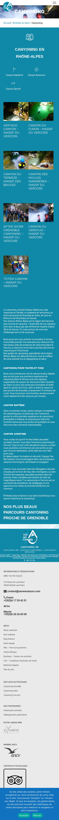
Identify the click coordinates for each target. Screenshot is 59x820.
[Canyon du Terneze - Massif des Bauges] (15, 160)
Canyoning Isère (11, 691)
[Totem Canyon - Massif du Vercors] (15, 264)
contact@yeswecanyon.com (23, 591)
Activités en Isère (21, 23)
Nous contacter (10, 630)
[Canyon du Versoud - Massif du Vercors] (40, 212)
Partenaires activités (13, 710)
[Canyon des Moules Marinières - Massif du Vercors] (40, 160)
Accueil (7, 23)
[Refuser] (55, 803)
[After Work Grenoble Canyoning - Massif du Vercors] (15, 212)
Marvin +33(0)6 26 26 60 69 (15, 613)
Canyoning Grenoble (12, 686)
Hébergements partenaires (15, 715)
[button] (54, 2)
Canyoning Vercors (12, 695)
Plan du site (9, 669)
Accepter (24, 815)
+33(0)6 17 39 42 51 (15, 600)
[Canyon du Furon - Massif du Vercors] (40, 111)
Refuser (37, 815)
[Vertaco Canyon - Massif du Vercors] (15, 111)
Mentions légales (11, 665)
